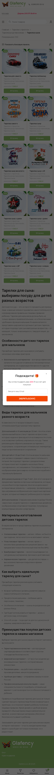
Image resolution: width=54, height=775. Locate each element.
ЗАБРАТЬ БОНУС (27, 398)
